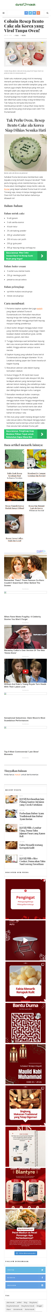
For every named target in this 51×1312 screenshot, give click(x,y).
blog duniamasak (13, 1306)
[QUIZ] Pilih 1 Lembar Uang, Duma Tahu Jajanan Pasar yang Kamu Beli (32, 832)
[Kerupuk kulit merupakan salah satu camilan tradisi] (25, 982)
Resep (24, 35)
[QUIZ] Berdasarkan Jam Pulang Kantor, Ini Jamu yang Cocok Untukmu (31, 802)
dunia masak (29, 1309)
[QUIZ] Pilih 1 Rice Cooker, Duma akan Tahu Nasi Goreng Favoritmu (32, 861)
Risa (17, 35)
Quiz (21, 796)
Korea (6, 189)
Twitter (10, 1270)
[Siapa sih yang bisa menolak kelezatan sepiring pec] (25, 1229)
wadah (39, 308)
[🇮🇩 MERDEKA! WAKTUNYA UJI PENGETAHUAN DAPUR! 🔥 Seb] (25, 1147)
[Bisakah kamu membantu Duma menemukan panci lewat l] (25, 1023)
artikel (19, 1302)
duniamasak (17, 1309)
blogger (39, 1306)
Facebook (11, 1277)
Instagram (11, 1285)
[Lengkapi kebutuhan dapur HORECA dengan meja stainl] (25, 940)
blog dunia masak (27, 1306)
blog (25, 1302)
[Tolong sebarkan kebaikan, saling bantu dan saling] (25, 899)
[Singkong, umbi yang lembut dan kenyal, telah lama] (25, 1105)
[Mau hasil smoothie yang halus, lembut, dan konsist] (25, 1188)
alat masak (10, 1302)
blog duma (33, 1302)
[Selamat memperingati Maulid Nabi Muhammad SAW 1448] (25, 1064)
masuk (18, 774)
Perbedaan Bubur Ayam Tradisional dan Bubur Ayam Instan (31, 816)
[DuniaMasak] (25, 4)
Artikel (22, 810)
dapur (9, 1309)
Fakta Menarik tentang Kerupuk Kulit (31, 846)
